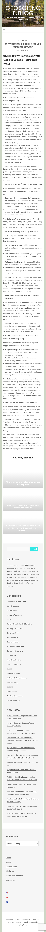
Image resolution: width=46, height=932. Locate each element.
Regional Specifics (14, 664)
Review (9, 669)
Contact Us (10, 880)
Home (8, 858)
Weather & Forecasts (15, 696)
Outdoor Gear (12, 655)
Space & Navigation (23, 50)
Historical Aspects (13, 637)
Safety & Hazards (13, 673)
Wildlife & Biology (13, 700)
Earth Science (12, 610)
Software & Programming (17, 678)
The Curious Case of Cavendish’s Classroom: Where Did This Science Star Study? (22, 740)
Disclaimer (10, 871)
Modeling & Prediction (15, 646)
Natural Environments (15, 651)
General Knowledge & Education (19, 624)
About (8, 862)
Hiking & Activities (13, 633)
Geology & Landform (15, 628)
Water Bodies (12, 691)
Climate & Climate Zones (16, 601)
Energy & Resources (14, 615)
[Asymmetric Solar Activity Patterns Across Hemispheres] (23, 499)
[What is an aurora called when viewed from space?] (23, 476)
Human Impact (13, 642)
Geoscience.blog (23, 12)
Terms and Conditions (14, 875)
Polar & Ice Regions (14, 660)
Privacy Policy (11, 867)
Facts (9, 619)
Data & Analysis (13, 606)
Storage (10, 687)
